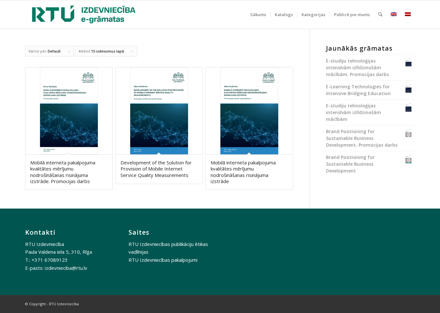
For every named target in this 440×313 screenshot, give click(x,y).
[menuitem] (258, 14)
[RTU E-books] (83, 14)
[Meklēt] (380, 14)
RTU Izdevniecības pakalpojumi (163, 260)
